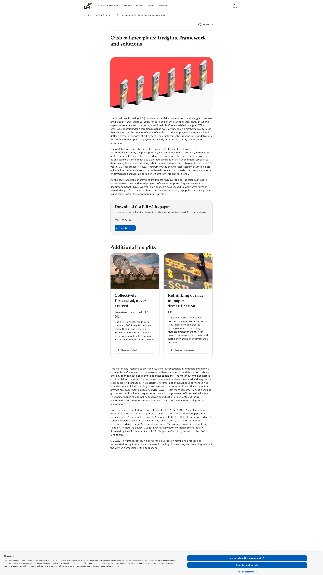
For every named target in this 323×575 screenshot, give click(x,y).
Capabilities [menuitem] (112, 5)
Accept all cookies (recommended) (247, 558)
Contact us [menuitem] (162, 5)
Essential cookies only (247, 565)
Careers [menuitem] (150, 5)
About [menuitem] (101, 5)
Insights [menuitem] (139, 5)
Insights (87, 15)
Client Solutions (103, 15)
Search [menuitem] (234, 8)
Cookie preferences (247, 572)
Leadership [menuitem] (127, 5)
